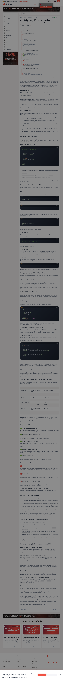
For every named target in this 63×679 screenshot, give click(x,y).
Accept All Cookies (42, 674)
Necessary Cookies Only (52, 674)
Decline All (59, 674)
